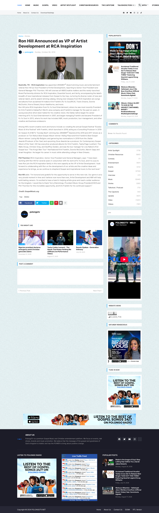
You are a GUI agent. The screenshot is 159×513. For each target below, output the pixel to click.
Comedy (124, 159)
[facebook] (123, 13)
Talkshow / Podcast (124, 188)
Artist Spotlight (68, 5)
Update (124, 196)
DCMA (127, 510)
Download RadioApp (47, 13)
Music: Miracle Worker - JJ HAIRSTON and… (78, 468)
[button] (134, 5)
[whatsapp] (137, 13)
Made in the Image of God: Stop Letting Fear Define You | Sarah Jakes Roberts (127, 462)
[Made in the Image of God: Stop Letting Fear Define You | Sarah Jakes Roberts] (108, 462)
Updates (143, 5)
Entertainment (124, 163)
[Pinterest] (56, 203)
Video (54, 5)
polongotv (35, 212)
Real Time (78, 500)
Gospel (45, 5)
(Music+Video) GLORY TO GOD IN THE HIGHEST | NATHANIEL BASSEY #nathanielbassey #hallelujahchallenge (130, 108)
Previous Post (25, 291)
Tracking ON (86, 500)
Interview (124, 175)
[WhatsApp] (52, 203)
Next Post (97, 291)
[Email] (61, 203)
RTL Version (137, 510)
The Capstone (108, 5)
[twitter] (127, 13)
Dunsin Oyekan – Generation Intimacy (87, 248)
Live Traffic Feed (79, 456)
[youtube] (131, 13)
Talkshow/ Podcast (127, 5)
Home (27, 5)
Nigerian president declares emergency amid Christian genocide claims (30, 249)
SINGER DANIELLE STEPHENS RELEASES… (76, 489)
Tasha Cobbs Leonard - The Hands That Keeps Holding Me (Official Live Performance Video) (59, 250)
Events (124, 167)
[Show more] (65, 203)
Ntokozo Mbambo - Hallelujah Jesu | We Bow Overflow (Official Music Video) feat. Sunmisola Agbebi (130, 91)
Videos (124, 204)
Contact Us (35, 13)
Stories (27, 36)
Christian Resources (88, 5)
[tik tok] (140, 439)
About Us (26, 13)
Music (36, 5)
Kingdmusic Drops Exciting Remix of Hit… (77, 497)
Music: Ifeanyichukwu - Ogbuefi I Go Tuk (76, 464)
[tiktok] (141, 13)
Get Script (72, 500)
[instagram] (134, 13)
